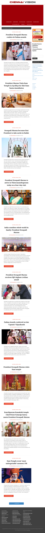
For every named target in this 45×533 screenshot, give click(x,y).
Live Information (15, 24)
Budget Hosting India (26, 517)
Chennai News (9, 21)
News (20, 80)
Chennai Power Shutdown (36, 68)
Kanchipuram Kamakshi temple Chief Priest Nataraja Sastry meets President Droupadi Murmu (16, 414)
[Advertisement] (22, 12)
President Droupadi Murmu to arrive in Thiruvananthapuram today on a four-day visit (16, 182)
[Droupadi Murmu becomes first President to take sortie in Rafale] (16, 147)
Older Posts (17, 503)
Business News (36, 21)
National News (22, 21)
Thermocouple (4, 520)
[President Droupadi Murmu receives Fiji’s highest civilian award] (16, 291)
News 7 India (34, 78)
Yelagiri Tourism (4, 513)
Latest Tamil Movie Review (16, 520)
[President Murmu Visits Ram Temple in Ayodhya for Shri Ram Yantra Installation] (16, 100)
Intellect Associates (5, 517)
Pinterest (34, 86)
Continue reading (9, 75)
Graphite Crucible (4, 521)
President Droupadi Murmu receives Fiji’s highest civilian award (16, 277)
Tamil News (34, 79)
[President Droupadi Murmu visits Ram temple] (16, 382)
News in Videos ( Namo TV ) (27, 524)
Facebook (34, 83)
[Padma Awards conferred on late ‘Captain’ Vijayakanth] (16, 336)
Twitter (33, 84)
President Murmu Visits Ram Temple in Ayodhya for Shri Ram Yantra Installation (16, 85)
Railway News (29, 21)
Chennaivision (13, 39)
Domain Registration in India (27, 513)
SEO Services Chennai (26, 516)
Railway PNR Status (26, 521)
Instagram (34, 87)
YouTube (33, 88)
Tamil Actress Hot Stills (16, 523)
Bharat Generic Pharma (16, 513)
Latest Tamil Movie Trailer (16, 521)
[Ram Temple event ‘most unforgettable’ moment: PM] (16, 475)
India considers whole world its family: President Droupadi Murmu (16, 230)
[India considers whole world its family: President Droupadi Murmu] (16, 244)
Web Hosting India (26, 514)
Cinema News (15, 21)
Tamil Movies (29, 24)
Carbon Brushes (4, 518)
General (23, 24)
